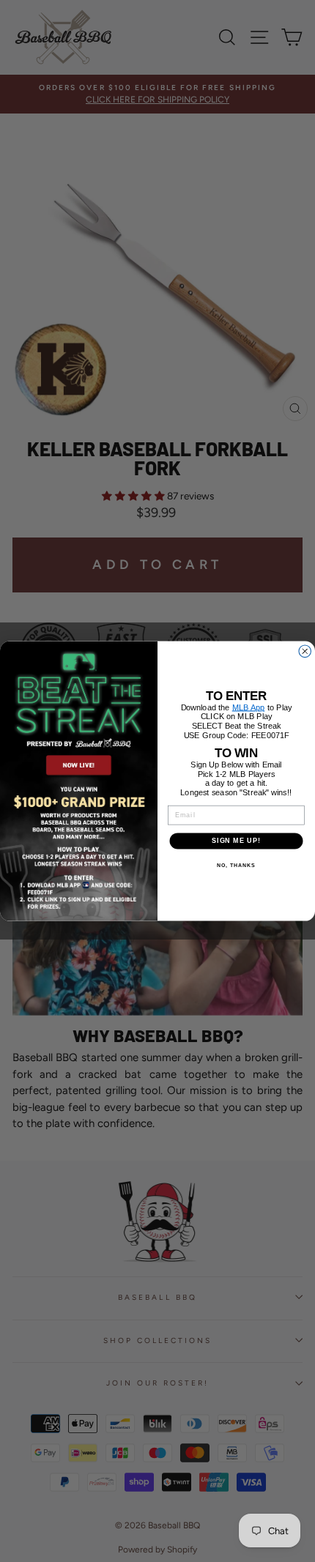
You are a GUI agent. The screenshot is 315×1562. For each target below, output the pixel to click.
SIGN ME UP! (236, 840)
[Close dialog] (305, 651)
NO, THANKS (236, 865)
